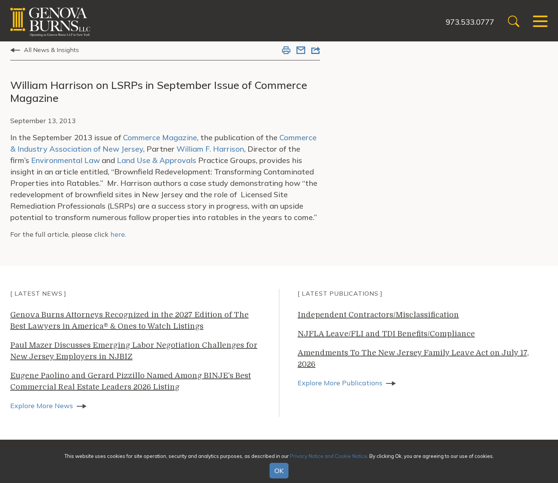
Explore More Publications (340, 382)
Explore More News (41, 405)
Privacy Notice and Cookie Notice (328, 456)
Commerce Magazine (160, 137)
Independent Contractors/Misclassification (378, 314)
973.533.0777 (470, 22)
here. (118, 234)
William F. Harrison (210, 149)
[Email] (300, 51)
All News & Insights (51, 50)
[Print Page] (286, 51)
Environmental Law (65, 160)
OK (279, 471)
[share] (315, 51)
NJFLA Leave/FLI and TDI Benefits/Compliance (386, 333)
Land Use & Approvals (156, 160)
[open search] (513, 22)
